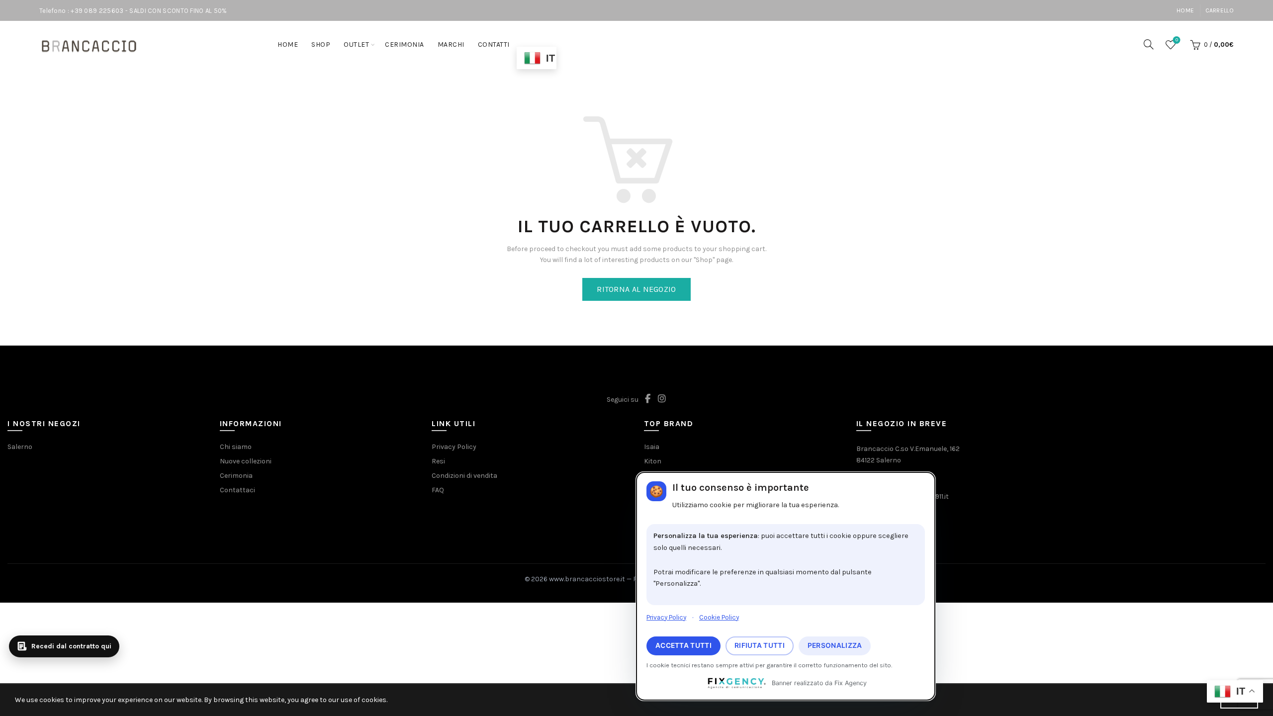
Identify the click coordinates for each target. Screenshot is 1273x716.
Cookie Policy (719, 617)
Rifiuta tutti (759, 645)
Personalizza (835, 645)
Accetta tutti (683, 645)
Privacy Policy (666, 617)
